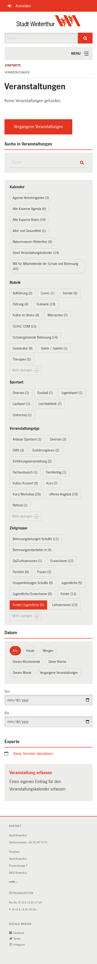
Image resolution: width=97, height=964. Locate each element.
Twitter (17, 938)
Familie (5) (70, 293)
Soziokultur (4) (22, 348)
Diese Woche (57, 662)
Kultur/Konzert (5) (25, 483)
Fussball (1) (45, 393)
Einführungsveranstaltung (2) (32, 461)
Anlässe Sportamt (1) (27, 439)
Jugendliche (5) (71, 583)
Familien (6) (21, 572)
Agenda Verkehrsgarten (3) (31, 198)
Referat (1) (20, 505)
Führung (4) (20, 304)
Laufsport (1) (21, 404)
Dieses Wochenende (26, 662)
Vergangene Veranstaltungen (38, 126)
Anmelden (23, 6)
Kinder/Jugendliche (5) (28, 605)
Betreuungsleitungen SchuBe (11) (36, 539)
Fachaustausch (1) (25, 472)
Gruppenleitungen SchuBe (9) (33, 583)
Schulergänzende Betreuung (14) (35, 337)
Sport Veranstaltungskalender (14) (36, 253)
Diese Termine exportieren (33, 754)
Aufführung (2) (22, 293)
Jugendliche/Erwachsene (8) (32, 594)
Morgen (48, 651)
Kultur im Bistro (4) (26, 315)
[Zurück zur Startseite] (48, 22)
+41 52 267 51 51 (38, 842)
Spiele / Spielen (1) (54, 348)
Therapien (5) (22, 359)
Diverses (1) (21, 393)
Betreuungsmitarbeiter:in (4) (32, 550)
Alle (15, 651)
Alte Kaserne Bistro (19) (29, 220)
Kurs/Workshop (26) (27, 494)
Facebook (19, 933)
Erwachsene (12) (61, 561)
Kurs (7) (51, 483)
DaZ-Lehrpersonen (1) (27, 561)
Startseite (12, 65)
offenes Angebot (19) (63, 494)
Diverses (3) (58, 439)
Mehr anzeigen (22, 370)
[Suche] (85, 38)
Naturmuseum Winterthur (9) (32, 242)
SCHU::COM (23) (24, 326)
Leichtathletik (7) (50, 404)
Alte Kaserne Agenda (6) (29, 209)
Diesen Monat (22, 673)
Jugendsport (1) (71, 393)
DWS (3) (18, 450)
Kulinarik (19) (46, 304)
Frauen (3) (44, 572)
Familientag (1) (56, 472)
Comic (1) (47, 293)
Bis (6, 713)
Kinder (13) (68, 594)
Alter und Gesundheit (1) (29, 231)
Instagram (19, 944)
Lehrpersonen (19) (64, 605)
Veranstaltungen (16, 72)
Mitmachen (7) (58, 315)
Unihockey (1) (22, 415)
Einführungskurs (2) (45, 450)
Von (7, 691)
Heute (30, 651)
